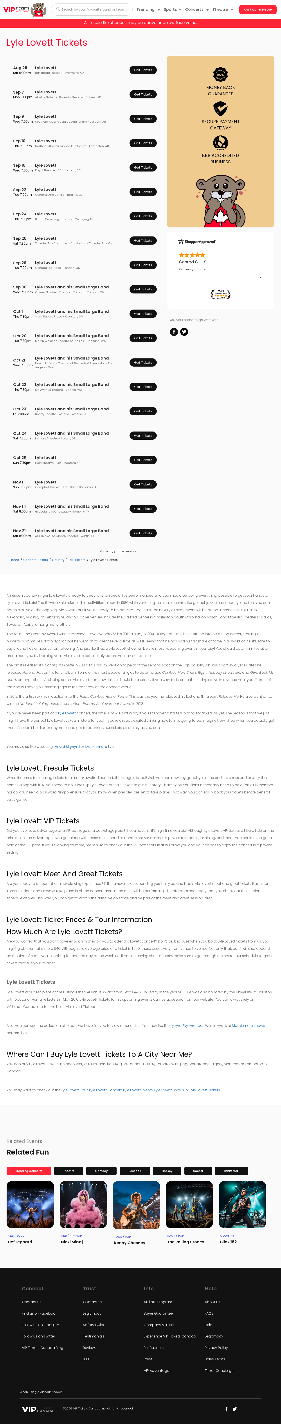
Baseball (134, 1171)
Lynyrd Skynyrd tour (187, 1025)
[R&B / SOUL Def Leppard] (30, 1204)
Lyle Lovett (67, 713)
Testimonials (93, 1336)
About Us (212, 1301)
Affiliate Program (158, 1301)
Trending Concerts (28, 1171)
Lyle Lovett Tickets (205, 1090)
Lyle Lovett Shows (169, 1090)
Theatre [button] (221, 9)
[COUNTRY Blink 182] (242, 1204)
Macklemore (96, 746)
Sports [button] (170, 9)
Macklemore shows (248, 1025)
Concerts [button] (195, 9)
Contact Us (31, 1301)
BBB (86, 1359)
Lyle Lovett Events (138, 1090)
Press (148, 1359)
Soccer (198, 1171)
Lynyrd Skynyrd (67, 746)
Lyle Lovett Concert (105, 1090)
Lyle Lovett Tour (74, 1090)
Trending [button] (146, 9)
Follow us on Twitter (38, 1336)
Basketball (232, 1171)
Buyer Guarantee (158, 1313)
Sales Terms (215, 1359)
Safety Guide (94, 1324)
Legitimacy (92, 1313)
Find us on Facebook (39, 1313)
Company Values (159, 1324)
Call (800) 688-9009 (258, 9)
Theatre (68, 1171)
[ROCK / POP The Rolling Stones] (189, 1204)
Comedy (101, 1171)
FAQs (209, 1313)
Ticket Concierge (219, 1370)
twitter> (184, 332)
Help (208, 1324)
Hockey (167, 1171)
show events (118, 551)
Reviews (90, 1347)
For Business (154, 1347)
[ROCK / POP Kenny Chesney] (136, 1205)
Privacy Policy (216, 1347)
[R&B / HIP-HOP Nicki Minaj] (83, 1204)
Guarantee (92, 1301)
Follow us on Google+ (40, 1324)
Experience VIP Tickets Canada (170, 1336)
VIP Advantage (156, 1370)
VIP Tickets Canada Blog (42, 1347)
